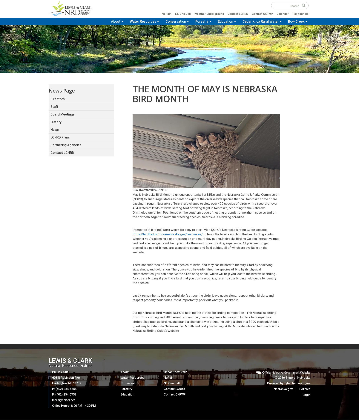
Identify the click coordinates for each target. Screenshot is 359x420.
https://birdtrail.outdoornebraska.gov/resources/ (168, 234)
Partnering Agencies (65, 145)
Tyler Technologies (297, 383)
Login (306, 395)
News (54, 130)
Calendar (283, 14)
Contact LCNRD (238, 14)
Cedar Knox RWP (175, 372)
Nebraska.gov (283, 389)
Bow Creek (296, 21)
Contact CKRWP (262, 14)
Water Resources (143, 21)
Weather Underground (209, 14)
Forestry (202, 21)
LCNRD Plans (60, 137)
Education (226, 21)
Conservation (176, 21)
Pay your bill (300, 14)
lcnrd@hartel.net (63, 400)
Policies (304, 389)
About (116, 21)
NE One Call (183, 14)
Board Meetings (62, 114)
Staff (54, 107)
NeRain (166, 14)
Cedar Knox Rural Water (261, 21)
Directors (57, 99)
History (56, 122)
